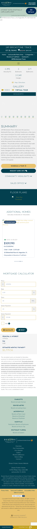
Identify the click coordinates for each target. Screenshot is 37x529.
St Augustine (29, 54)
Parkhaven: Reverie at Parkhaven (18, 424)
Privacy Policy (5, 490)
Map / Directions (20, 82)
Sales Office (17, 183)
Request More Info (17, 171)
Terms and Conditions (16, 490)
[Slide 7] (22, 261)
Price (2, 281)
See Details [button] (31, 11)
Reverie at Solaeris (18, 432)
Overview (19, 446)
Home (4, 54)
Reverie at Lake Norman (18, 402)
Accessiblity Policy (30, 490)
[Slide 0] (14, 261)
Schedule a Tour (17, 166)
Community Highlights (17, 176)
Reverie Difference (18, 454)
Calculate (8, 330)
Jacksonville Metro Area (15, 54)
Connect (18, 459)
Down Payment (6, 305)
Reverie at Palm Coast (18, 414)
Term (2, 297)
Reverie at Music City (18, 426)
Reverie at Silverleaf (18, 416)
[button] (33, 103)
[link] (18, 103)
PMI (6, 323)
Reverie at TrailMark (13, 57)
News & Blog (19, 457)
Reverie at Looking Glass (18, 408)
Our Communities (18, 448)
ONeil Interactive (22, 517)
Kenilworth (25, 57)
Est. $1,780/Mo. (12, 50)
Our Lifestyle (19, 450)
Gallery (18, 452)
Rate (2, 289)
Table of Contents (19, 492)
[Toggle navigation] (18, 63)
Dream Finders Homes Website (32, 3)
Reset (22, 330)
